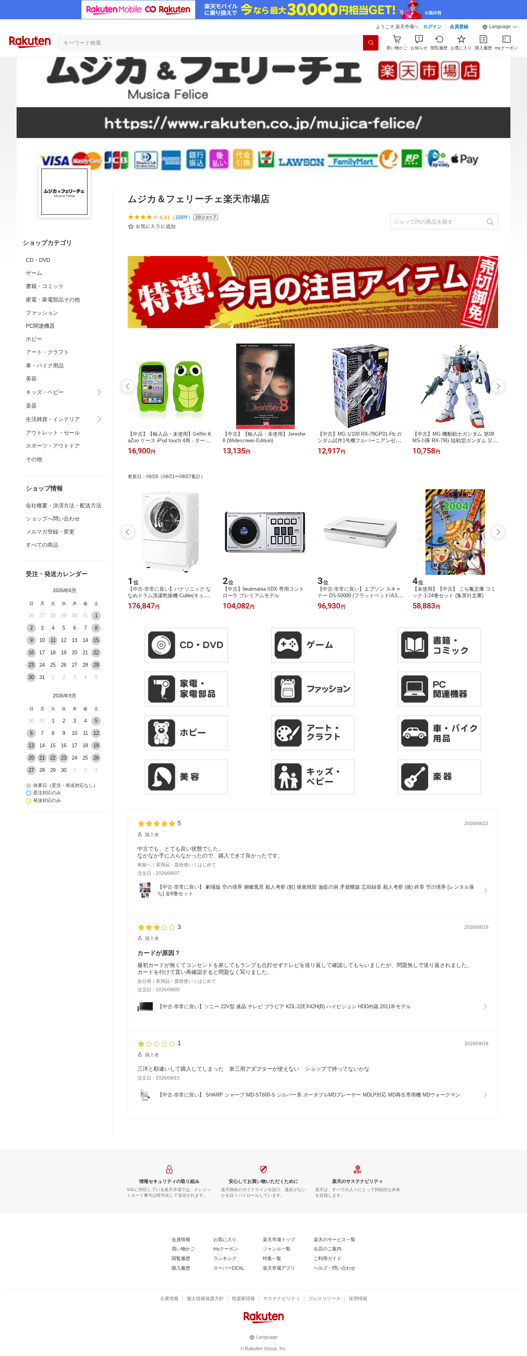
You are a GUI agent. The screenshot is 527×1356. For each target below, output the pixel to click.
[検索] (370, 43)
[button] (500, 27)
